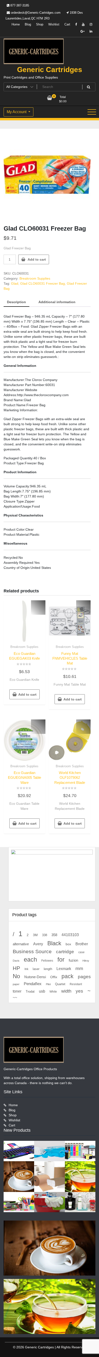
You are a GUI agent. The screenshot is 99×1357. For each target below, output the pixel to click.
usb (42, 991)
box (68, 944)
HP (16, 968)
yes (79, 991)
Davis (16, 960)
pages (84, 976)
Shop (39, 24)
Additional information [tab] (56, 302)
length (48, 969)
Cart (67, 24)
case (81, 952)
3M (35, 935)
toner (17, 991)
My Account (17, 112)
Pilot (48, 984)
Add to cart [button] (27, 694)
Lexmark (63, 969)
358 (54, 935)
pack (68, 976)
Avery (38, 944)
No (16, 976)
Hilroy (85, 960)
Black (54, 943)
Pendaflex (33, 984)
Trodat (30, 991)
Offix (53, 977)
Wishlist (53, 24)
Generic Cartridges (49, 70)
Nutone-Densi (35, 977)
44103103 (70, 935)
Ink (26, 969)
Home (16, 24)
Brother (81, 944)
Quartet (60, 984)
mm (79, 968)
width (66, 991)
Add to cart (37, 259)
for (60, 959)
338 (44, 935)
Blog (28, 24)
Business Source (32, 951)
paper (16, 984)
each (30, 959)
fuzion (73, 960)
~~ (15, 997)
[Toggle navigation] (92, 112)
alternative (21, 944)
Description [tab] (16, 302)
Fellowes (47, 960)
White (53, 991)
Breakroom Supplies (34, 278)
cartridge (65, 951)
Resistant (76, 984)
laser (36, 969)
